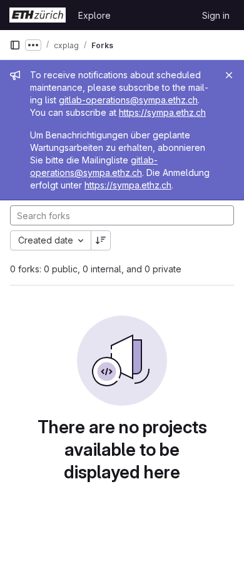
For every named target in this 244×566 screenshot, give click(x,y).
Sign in (216, 15)
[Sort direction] (101, 240)
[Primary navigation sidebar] (15, 45)
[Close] (228, 75)
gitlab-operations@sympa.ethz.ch (128, 100)
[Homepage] (37, 15)
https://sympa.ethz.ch (162, 112)
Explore (94, 15)
